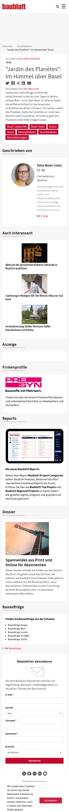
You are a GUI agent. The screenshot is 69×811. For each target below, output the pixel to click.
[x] (24, 774)
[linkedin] (43, 170)
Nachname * (11, 733)
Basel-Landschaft (17, 126)
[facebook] (29, 774)
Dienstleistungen (17, 137)
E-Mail (44, 216)
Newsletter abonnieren (34, 781)
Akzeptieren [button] (50, 800)
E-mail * (9, 694)
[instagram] (35, 774)
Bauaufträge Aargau (18, 625)
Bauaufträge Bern (17, 628)
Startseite (7, 46)
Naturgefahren (27, 132)
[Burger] (63, 6)
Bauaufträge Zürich (17, 639)
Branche (9, 746)
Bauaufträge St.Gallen (19, 635)
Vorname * (11, 720)
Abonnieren (35, 760)
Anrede (9, 707)
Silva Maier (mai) (31, 88)
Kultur (53, 126)
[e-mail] (38, 170)
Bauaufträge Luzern (18, 632)
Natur (10, 132)
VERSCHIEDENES (31, 58)
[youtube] (45, 774)
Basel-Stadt (38, 126)
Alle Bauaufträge (12, 648)
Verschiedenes (24, 46)
